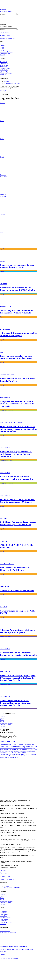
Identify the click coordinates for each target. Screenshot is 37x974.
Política (2, 48)
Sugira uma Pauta (5, 35)
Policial (2, 47)
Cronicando (3, 71)
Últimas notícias (4, 32)
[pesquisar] (17, 14)
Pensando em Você (5, 68)
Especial (2, 55)
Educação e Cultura (5, 53)
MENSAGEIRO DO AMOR (12, 83)
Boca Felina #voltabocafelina (8, 38)
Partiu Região (4, 70)
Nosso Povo (3, 66)
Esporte (2, 50)
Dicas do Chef (4, 65)
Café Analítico (4, 63)
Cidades (2, 45)
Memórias (3, 74)
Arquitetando (3, 62)
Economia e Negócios (6, 52)
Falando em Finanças (6, 73)
